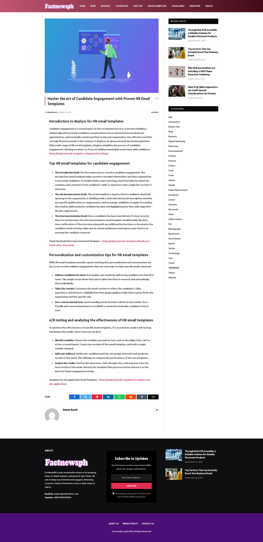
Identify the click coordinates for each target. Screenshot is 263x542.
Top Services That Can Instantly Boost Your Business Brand (203, 52)
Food (170, 170)
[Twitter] (34, 137)
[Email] (34, 161)
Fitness (171, 165)
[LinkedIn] (34, 145)
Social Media (178, 6)
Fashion (172, 156)
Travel (171, 263)
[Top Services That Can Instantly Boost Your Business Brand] (176, 53)
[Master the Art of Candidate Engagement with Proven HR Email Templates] (102, 56)
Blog (170, 131)
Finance (172, 160)
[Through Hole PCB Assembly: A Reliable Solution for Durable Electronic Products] (176, 34)
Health (209, 6)
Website (172, 277)
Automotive (174, 121)
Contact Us (148, 523)
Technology (121, 6)
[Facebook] (34, 129)
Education (194, 6)
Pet (170, 224)
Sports (171, 243)
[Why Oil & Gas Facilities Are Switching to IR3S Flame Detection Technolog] (176, 72)
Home (82, 6)
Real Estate (173, 233)
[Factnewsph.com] (59, 6)
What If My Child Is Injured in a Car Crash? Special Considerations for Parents (203, 90)
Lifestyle (138, 6)
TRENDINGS (173, 267)
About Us (114, 523)
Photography (174, 229)
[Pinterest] (34, 153)
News (93, 6)
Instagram (173, 194)
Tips (170, 258)
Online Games (175, 219)
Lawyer (171, 199)
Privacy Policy (129, 496)
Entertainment (175, 151)
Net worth (173, 209)
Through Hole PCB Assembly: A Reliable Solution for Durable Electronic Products (202, 33)
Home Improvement (178, 190)
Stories (171, 248)
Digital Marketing (157, 6)
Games (171, 180)
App (170, 117)
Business (105, 6)
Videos (171, 272)
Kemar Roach (52, 112)
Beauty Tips (174, 126)
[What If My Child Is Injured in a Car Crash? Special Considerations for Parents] (176, 91)
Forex (171, 175)
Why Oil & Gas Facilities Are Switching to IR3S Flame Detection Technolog (201, 71)
